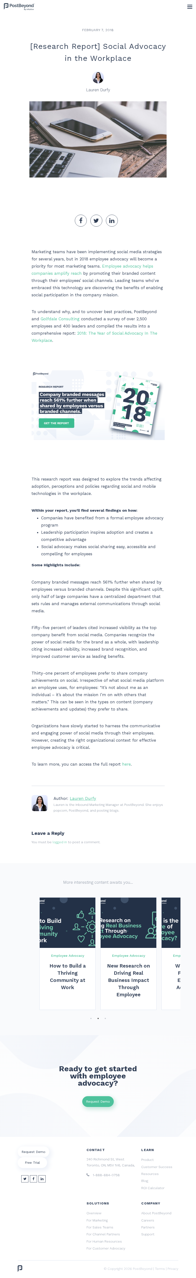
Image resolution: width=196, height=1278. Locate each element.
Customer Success (156, 1167)
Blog (144, 1181)
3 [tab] (105, 1018)
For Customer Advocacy (106, 1248)
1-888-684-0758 (106, 1175)
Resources (150, 1174)
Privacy (173, 1269)
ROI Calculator (152, 1188)
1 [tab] (90, 1018)
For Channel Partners (103, 1234)
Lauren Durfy (83, 798)
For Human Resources (104, 1241)
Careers (147, 1220)
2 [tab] (98, 1018)
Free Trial (32, 1162)
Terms (160, 1269)
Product (147, 1160)
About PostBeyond (156, 1213)
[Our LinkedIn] (42, 1178)
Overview (94, 1213)
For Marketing (97, 1220)
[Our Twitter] (24, 1178)
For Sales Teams (100, 1227)
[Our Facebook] (33, 1178)
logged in (60, 842)
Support (147, 1234)
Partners (148, 1227)
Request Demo (98, 1101)
